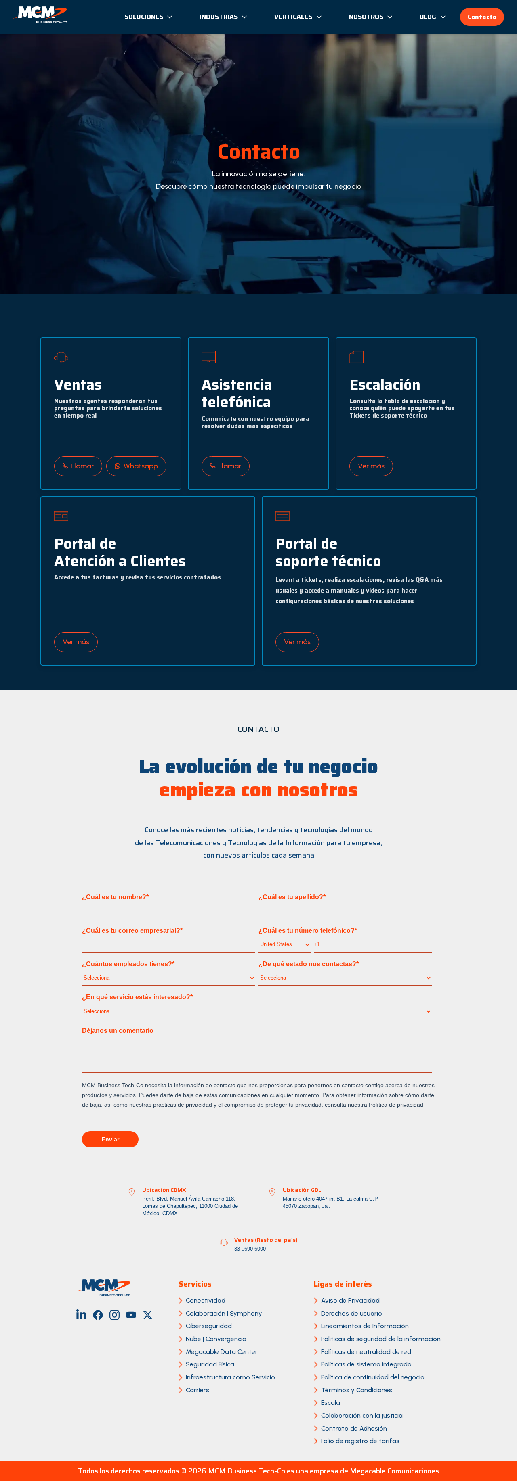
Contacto (482, 17)
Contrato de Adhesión (354, 1428)
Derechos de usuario (351, 1313)
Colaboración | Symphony (224, 1313)
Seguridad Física (210, 1364)
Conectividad (205, 1300)
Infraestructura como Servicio (230, 1377)
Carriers (197, 1390)
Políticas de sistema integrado (366, 1364)
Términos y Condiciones (356, 1390)
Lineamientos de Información (365, 1326)
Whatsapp (141, 466)
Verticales (293, 17)
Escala (330, 1402)
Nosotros (366, 17)
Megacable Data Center (222, 1352)
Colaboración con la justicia (362, 1415)
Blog (428, 17)
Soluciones (143, 17)
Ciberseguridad (209, 1326)
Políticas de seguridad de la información (381, 1339)
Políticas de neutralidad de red (366, 1352)
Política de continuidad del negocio (373, 1377)
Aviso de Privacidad (350, 1300)
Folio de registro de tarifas (360, 1441)
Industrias (219, 17)
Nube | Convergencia (216, 1339)
